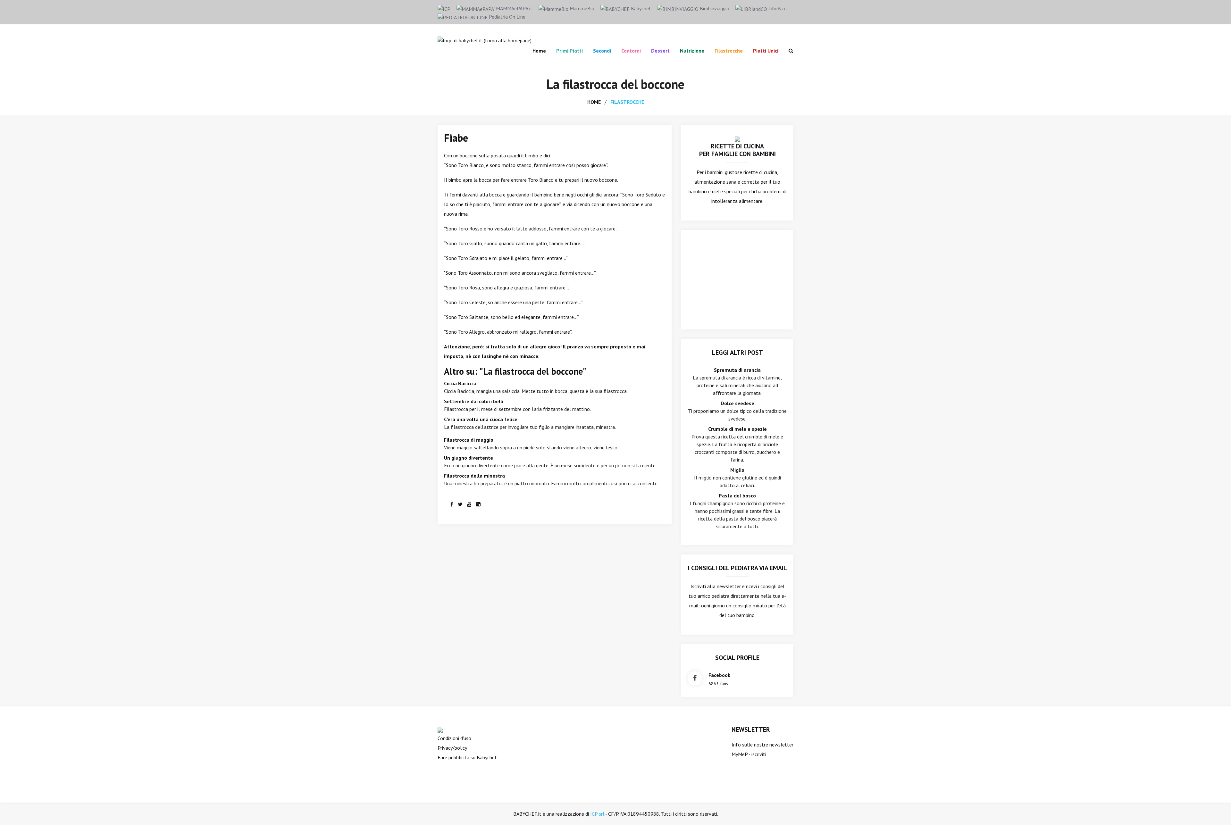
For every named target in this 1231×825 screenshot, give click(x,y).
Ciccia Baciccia (460, 383)
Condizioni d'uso (454, 738)
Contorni (631, 50)
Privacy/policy (452, 748)
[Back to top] (1216, 810)
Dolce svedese (737, 403)
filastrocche (627, 102)
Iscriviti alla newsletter (716, 586)
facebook (719, 675)
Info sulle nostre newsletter (762, 744)
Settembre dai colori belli (473, 401)
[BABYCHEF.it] (737, 138)
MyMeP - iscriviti (749, 754)
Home (539, 50)
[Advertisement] (737, 280)
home (594, 102)
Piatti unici (765, 50)
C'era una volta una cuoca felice (480, 419)
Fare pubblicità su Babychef (467, 757)
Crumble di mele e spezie (737, 429)
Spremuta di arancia (737, 370)
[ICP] (444, 8)
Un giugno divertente (468, 457)
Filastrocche (729, 50)
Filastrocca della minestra (474, 475)
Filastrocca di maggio (468, 440)
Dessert (660, 50)
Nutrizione (692, 50)
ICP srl (597, 814)
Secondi (602, 50)
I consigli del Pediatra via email (737, 568)
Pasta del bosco (737, 495)
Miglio (737, 470)
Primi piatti (569, 50)
